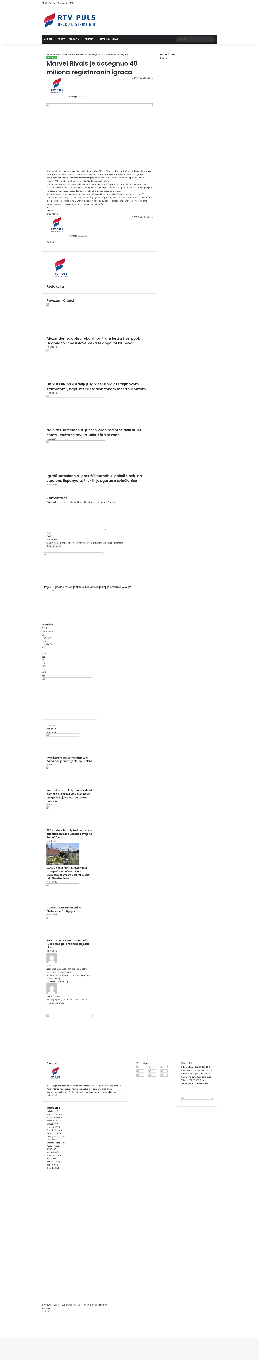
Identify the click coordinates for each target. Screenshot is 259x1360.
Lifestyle (50, 1127)
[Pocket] (51, 245)
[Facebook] (46, 100)
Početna (50, 54)
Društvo (50, 1155)
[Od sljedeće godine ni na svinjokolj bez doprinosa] (164, 1067)
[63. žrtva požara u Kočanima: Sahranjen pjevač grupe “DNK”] (152, 1072)
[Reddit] (49, 100)
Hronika (50, 1158)
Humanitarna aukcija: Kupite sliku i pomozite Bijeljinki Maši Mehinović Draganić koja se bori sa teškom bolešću (69, 796)
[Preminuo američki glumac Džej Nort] (140, 1072)
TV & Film (50, 1133)
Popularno (51, 728)
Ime (48, 533)
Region (49, 1165)
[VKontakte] (50, 100)
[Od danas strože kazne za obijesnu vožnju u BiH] (140, 1076)
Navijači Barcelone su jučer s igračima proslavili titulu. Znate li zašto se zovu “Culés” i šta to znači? (94, 432)
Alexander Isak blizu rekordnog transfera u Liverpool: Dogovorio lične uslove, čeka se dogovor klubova (93, 341)
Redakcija (72, 96)
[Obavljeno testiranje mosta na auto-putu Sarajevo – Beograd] (152, 1076)
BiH (48, 1149)
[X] (47, 100)
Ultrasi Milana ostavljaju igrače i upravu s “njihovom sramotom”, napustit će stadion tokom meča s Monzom (96, 386)
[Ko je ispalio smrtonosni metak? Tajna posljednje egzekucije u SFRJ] (62, 736)
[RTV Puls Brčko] (69, 20)
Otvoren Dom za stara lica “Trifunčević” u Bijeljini (63, 909)
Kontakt (45, 1311)
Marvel (55, 214)
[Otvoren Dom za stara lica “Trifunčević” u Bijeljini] (62, 885)
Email (49, 536)
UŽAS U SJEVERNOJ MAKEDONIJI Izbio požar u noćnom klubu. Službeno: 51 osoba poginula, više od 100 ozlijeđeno (68, 873)
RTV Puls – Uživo (108, 39)
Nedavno (50, 725)
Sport (61, 39)
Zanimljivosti (52, 1136)
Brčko (49, 1152)
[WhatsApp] (1, 1333)
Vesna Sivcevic (53, 996)
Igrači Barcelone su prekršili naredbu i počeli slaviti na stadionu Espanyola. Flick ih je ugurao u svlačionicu (94, 478)
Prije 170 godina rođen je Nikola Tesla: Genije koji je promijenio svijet (87, 587)
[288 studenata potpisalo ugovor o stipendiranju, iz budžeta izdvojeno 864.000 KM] (62, 808)
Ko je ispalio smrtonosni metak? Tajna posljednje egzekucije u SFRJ (69, 759)
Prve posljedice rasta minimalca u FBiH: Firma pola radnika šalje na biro (68, 944)
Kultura (49, 1124)
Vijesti (48, 39)
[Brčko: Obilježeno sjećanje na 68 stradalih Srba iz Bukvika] (152, 1067)
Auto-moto (51, 1117)
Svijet (49, 1168)
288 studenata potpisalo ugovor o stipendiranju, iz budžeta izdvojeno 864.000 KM (69, 833)
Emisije (89, 39)
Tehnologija (69, 54)
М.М (48, 965)
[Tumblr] (48, 100)
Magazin (74, 39)
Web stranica (52, 539)
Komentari (51, 732)
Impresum (46, 1308)
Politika (49, 1161)
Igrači (48, 214)
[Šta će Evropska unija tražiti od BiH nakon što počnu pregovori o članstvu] (140, 1067)
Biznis (49, 1120)
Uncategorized (53, 1143)
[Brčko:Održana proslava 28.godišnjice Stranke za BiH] (164, 1076)
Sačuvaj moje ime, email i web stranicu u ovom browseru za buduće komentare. (86, 543)
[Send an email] (77, 96)
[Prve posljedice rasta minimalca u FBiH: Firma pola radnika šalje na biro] (62, 918)
